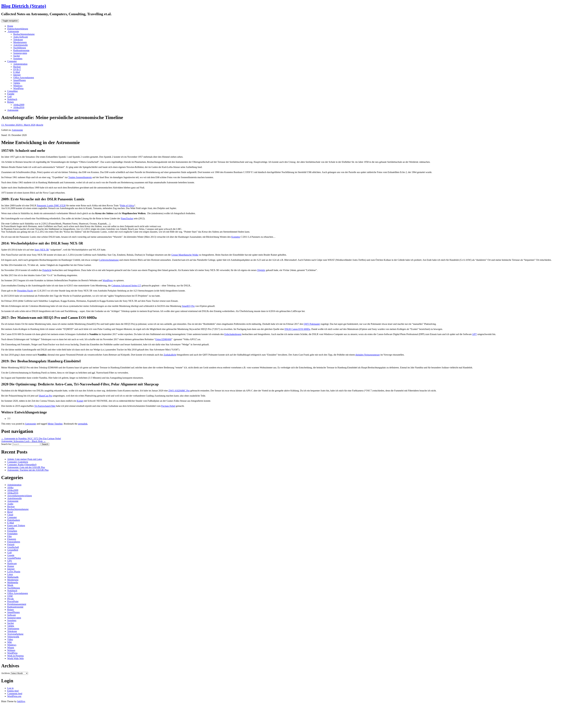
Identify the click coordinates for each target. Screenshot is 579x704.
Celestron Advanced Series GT (126, 285)
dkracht (39, 125)
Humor (10, 566)
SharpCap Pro (45, 395)
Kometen (235, 237)
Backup (17, 66)
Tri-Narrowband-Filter (44, 406)
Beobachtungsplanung (24, 34)
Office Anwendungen (23, 77)
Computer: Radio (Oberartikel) (21, 464)
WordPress (18, 88)
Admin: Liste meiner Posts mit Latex (24, 459)
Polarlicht (46, 270)
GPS (9, 560)
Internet (17, 75)
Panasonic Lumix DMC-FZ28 (51, 205)
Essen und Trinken (16, 525)
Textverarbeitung (15, 634)
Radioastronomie (21, 50)
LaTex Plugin (13, 571)
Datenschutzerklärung (17, 28)
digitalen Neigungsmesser (367, 354)
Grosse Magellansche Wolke (184, 255)
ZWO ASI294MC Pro (179, 390)
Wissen (10, 647)
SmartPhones (19, 80)
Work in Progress (15, 655)
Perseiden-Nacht (25, 290)
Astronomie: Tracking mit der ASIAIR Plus (28, 470)
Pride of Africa (127, 205)
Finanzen (11, 539)
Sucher (16, 56)
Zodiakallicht (170, 354)
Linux (10, 574)
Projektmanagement (16, 604)
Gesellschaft (13, 547)
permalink (82, 423)
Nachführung (19, 47)
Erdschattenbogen (232, 334)
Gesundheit (12, 550)
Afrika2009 (18, 104)
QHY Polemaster (312, 324)
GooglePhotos (14, 558)
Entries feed (13, 691)
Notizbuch (12, 99)
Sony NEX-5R (42, 249)
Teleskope (18, 39)
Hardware (12, 563)
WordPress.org (14, 696)
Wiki (9, 642)
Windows (17, 85)
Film (9, 536)
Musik (10, 585)
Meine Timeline (55, 423)
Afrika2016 (18, 107)
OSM (10, 596)
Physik (10, 598)
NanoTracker (127, 218)
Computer (12, 61)
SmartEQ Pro (188, 306)
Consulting (12, 91)
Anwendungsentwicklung (19, 495)
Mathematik (13, 577)
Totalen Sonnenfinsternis (80, 177)
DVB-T (17, 69)
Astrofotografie (20, 45)
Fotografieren (13, 541)
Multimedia (12, 582)
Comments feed (14, 693)
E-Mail (16, 72)
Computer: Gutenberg (17, 462)
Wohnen (11, 650)
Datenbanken (13, 520)
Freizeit (10, 544)
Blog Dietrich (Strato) (23, 6)
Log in (10, 688)
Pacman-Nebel (168, 406)
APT (474, 334)
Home (10, 26)
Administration (20, 64)
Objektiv (261, 270)
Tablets (16, 83)
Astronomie (13, 31)
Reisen (10, 102)
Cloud (10, 514)
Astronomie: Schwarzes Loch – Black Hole (23, 441)
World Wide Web (15, 658)
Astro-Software (20, 37)
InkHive (21, 701)
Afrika (10, 487)
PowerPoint (12, 601)
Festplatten (12, 533)
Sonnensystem (20, 53)
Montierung (12, 579)
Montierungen (20, 42)
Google (10, 555)
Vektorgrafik (13, 636)
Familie (10, 94)
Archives (5, 673)
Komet (80, 401)
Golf (9, 96)
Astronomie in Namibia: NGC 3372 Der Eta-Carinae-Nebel (31, 438)
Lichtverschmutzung (109, 260)
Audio (10, 503)
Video (10, 639)
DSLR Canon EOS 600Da (297, 329)
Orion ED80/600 (163, 339)
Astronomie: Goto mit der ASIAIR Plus (26, 467)
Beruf (10, 512)
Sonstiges (17, 58)
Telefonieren (13, 628)
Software (11, 615)
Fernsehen (12, 531)
